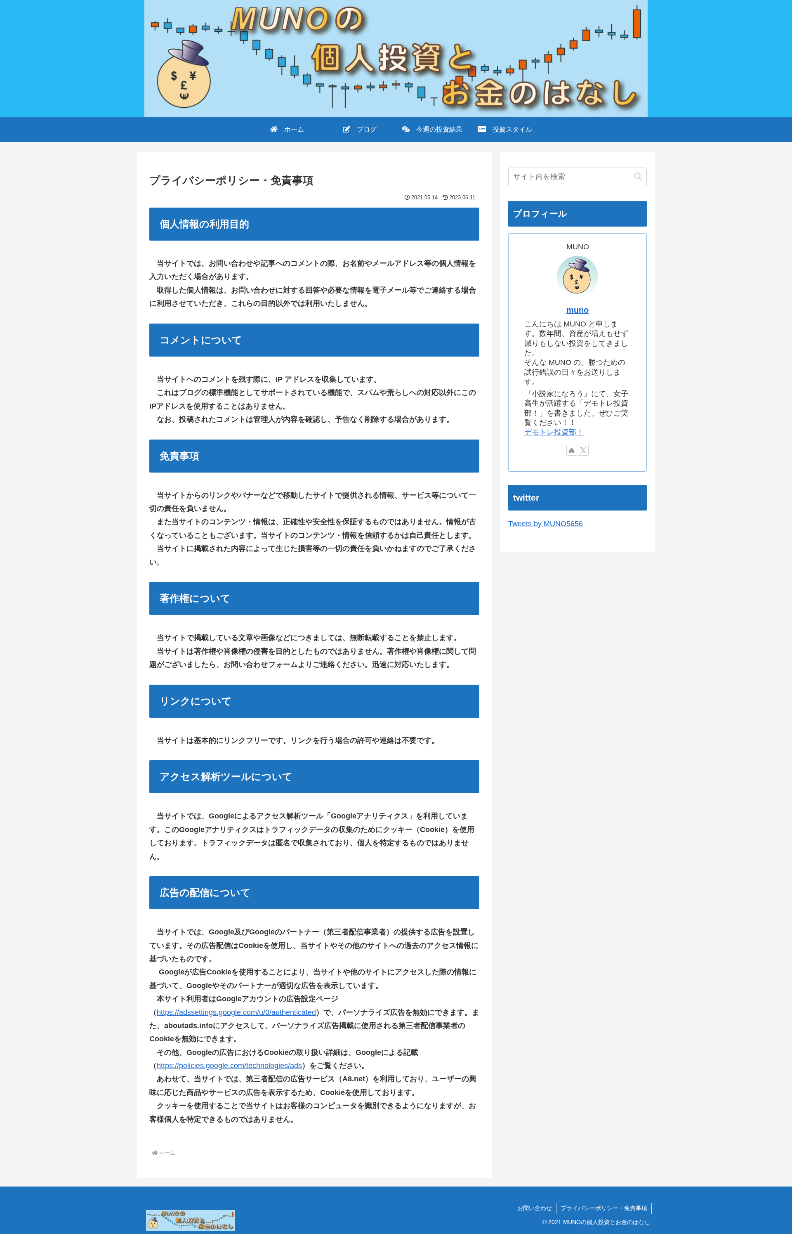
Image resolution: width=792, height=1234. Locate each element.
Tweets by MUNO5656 (545, 524)
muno (577, 309)
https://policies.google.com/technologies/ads (229, 1065)
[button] (638, 177)
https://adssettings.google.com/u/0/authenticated (236, 1012)
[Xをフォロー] (583, 450)
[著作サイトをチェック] (571, 450)
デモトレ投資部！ (554, 432)
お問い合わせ (534, 1208)
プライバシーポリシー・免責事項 (604, 1208)
